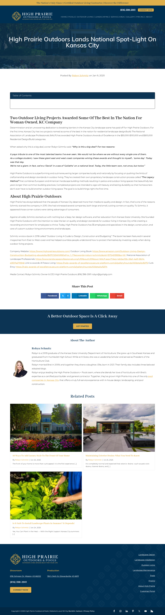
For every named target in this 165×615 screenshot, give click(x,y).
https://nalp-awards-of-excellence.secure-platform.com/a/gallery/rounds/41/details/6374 (61, 267)
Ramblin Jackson (75, 611)
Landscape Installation (145, 560)
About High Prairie (146, 586)
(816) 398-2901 (128, 9)
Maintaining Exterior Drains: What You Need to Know (113, 455)
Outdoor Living (148, 565)
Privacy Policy (89, 611)
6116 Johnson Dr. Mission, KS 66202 (25, 576)
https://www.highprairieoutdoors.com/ (49, 251)
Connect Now (145, 10)
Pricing (152, 581)
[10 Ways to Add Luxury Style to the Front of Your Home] (46, 405)
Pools (152, 575)
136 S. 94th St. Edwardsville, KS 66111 (63, 576)
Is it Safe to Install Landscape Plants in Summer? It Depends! (44, 523)
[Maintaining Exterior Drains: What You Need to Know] (119, 405)
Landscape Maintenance (144, 570)
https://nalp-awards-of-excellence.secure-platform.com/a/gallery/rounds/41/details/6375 (102, 263)
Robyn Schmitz (80, 75)
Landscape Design (146, 555)
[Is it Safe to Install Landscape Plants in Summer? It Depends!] (46, 473)
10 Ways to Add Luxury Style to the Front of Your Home (41, 455)
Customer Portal (147, 591)
